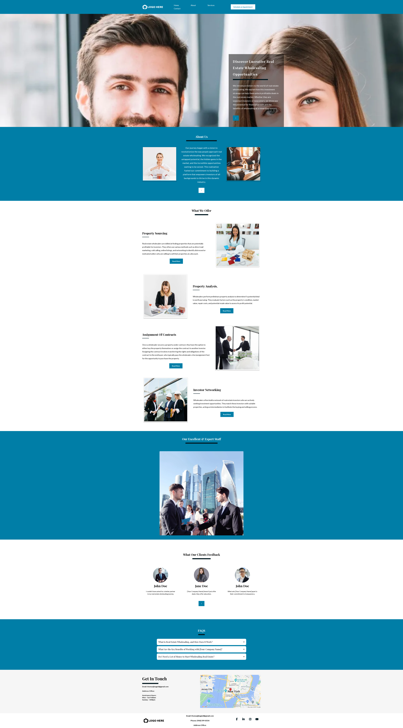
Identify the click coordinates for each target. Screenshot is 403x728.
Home (176, 5)
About (193, 5)
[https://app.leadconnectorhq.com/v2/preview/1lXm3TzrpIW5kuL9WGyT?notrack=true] (152, 7)
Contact (177, 8)
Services (211, 5)
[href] (230, 691)
